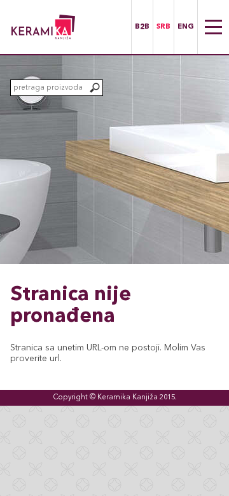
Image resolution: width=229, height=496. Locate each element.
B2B (142, 27)
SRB (163, 27)
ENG (185, 27)
